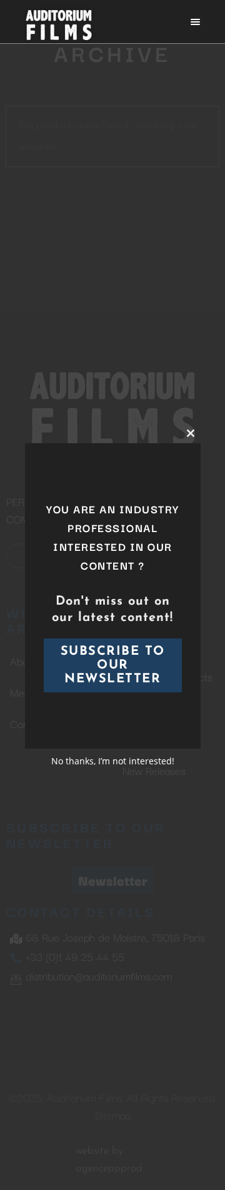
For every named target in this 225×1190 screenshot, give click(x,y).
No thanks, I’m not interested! (112, 761)
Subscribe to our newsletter (113, 665)
